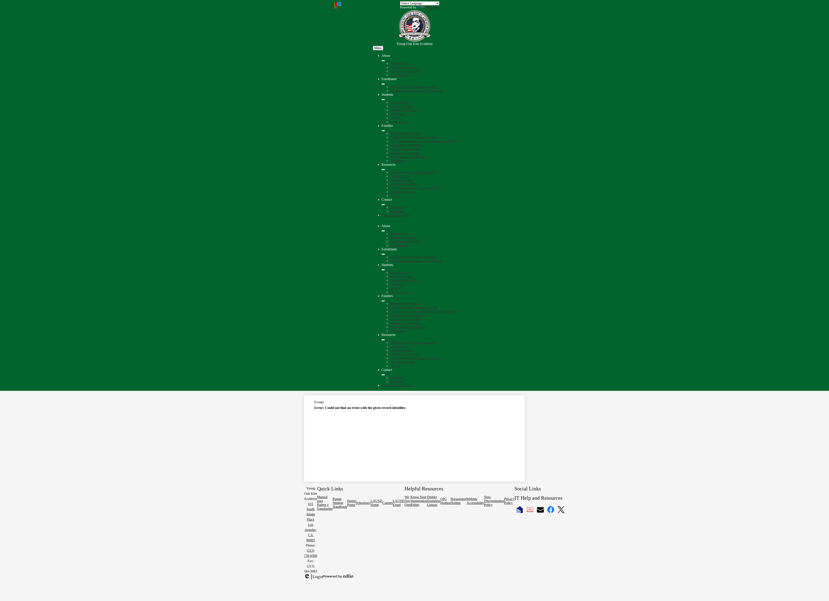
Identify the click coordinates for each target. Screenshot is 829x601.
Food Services (400, 176)
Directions (397, 211)
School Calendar (401, 180)
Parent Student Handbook (407, 157)
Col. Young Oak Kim (404, 71)
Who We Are (399, 63)
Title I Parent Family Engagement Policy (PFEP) (423, 141)
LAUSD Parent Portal (405, 149)
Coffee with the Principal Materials (414, 137)
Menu (378, 48)
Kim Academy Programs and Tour (413, 87)
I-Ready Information (404, 184)
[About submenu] (383, 60)
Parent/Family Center (404, 133)
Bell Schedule (399, 102)
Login (313, 576)
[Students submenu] (383, 99)
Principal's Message (403, 67)
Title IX (395, 195)
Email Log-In (399, 122)
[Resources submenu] (383, 169)
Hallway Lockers (402, 106)
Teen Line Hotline (402, 192)
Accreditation (399, 75)
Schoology (397, 114)
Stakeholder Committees (406, 145)
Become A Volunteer (404, 153)
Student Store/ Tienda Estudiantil (412, 172)
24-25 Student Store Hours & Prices (414, 188)
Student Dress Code (403, 110)
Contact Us (397, 207)
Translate (432, 7)
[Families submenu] (383, 130)
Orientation (397, 160)
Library (395, 118)
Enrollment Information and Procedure (416, 90)
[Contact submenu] (383, 204)
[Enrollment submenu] (383, 84)
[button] (383, 231)
